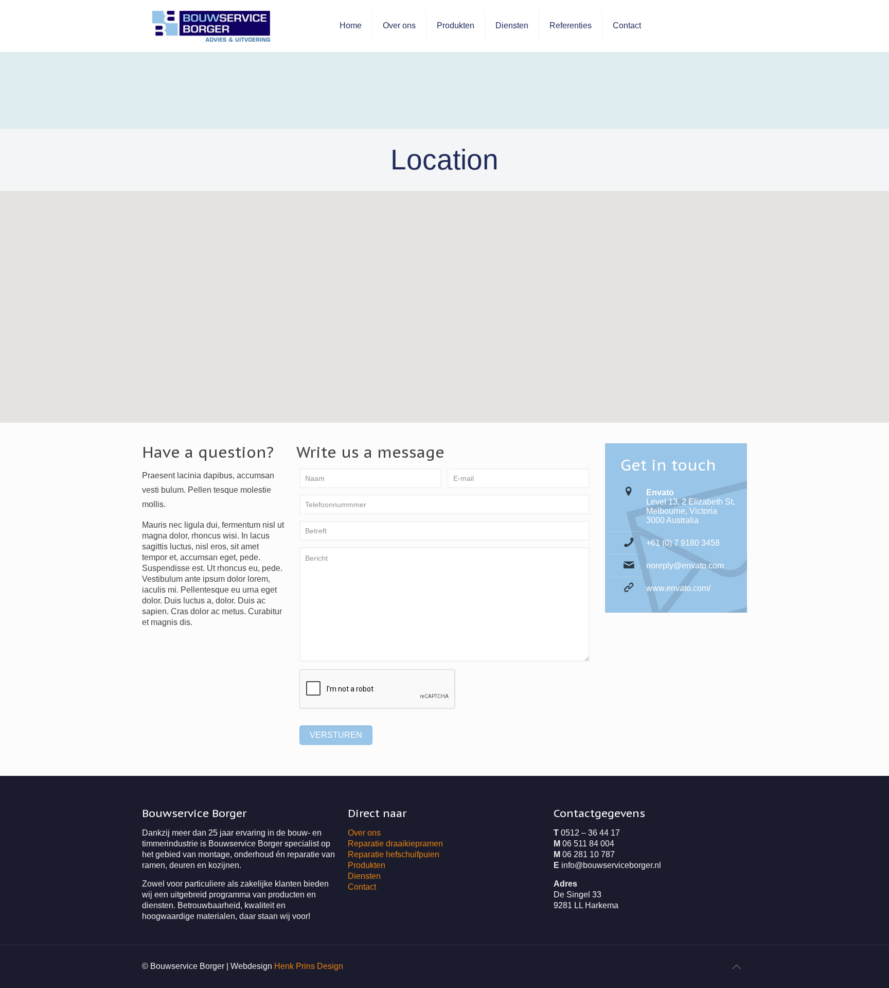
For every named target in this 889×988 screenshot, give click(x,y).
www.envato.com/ (678, 588)
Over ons (364, 832)
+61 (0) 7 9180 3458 (683, 543)
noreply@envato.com (685, 565)
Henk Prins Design (308, 966)
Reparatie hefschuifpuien (393, 854)
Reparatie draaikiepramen (395, 843)
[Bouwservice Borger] (211, 25)
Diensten (364, 876)
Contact (362, 886)
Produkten (366, 865)
